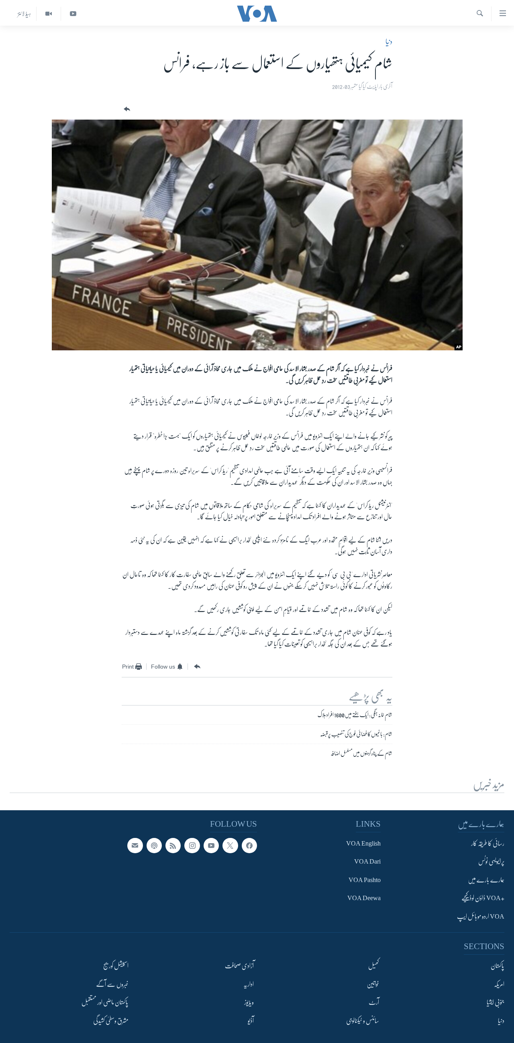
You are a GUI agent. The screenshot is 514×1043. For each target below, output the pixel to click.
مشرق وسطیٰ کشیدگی (110, 1021)
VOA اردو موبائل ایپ (480, 916)
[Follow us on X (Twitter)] (230, 845)
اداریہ (248, 984)
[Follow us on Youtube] (211, 845)
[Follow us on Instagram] (192, 845)
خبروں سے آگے (112, 984)
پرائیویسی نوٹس (491, 862)
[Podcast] (154, 845)
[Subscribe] (135, 845)
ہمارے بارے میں (486, 880)
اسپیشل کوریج (115, 966)
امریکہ (499, 984)
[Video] (48, 14)
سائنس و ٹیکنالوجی (362, 1021)
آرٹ (374, 1002)
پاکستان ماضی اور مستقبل (105, 1002)
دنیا (389, 42)
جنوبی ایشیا (495, 1002)
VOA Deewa (364, 898)
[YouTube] (73, 14)
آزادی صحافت (239, 966)
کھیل (373, 966)
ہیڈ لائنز (24, 13)
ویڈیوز (249, 1002)
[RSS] (173, 845)
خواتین (373, 984)
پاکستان (497, 966)
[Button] (126, 109)
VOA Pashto (365, 880)
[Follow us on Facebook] (249, 845)
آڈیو (251, 1021)
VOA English (363, 843)
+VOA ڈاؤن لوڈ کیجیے (482, 898)
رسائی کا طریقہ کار (487, 843)
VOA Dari (367, 862)
